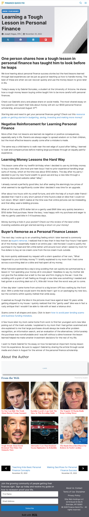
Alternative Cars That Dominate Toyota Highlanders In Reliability (44, 447)
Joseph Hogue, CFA (12, 34)
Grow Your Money (10, 11)
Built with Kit (29, 515)
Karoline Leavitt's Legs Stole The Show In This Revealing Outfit (44, 412)
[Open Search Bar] (80, 3)
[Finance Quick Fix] (13, 3)
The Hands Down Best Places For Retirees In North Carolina (73, 447)
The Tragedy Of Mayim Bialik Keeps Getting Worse (72, 412)
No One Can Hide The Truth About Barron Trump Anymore (13, 412)
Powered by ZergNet (81, 378)
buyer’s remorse (19, 240)
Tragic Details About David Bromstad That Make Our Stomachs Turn (12, 448)
